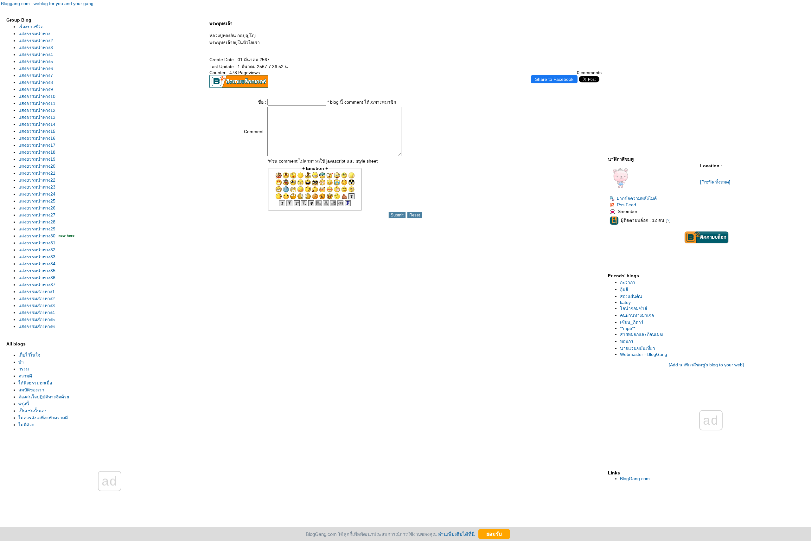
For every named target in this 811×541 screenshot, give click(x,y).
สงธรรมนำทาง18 (36, 152)
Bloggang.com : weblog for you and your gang (47, 3)
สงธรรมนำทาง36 (36, 277)
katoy (625, 302)
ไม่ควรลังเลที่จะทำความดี (43, 417)
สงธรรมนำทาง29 (36, 228)
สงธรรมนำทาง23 (36, 187)
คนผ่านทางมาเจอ (637, 315)
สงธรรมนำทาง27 (36, 214)
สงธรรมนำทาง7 (35, 75)
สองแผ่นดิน (631, 296)
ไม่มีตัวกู (26, 424)
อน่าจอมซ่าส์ (633, 308)
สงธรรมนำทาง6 (35, 68)
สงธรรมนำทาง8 (35, 82)
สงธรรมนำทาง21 (36, 173)
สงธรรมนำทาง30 (36, 235)
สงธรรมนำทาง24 (36, 193)
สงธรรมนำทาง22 (36, 180)
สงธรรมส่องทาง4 (36, 312)
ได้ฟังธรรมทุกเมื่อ (35, 382)
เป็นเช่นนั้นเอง (32, 410)
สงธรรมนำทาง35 (36, 270)
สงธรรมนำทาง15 (36, 131)
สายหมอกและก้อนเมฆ (641, 334)
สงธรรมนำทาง (34, 33)
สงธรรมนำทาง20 (36, 166)
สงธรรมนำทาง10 (36, 96)
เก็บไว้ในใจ (29, 354)
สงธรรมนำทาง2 (35, 40)
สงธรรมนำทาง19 (36, 159)
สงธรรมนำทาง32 (36, 249)
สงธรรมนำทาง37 (36, 284)
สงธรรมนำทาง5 (35, 61)
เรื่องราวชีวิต (30, 26)
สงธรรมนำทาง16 (36, 138)
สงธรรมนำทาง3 (35, 47)
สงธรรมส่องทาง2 (36, 298)
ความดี (25, 375)
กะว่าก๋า (627, 282)
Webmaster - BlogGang (643, 354)
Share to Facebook (554, 79)
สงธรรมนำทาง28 (36, 221)
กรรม (23, 368)
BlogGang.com (635, 478)
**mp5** (627, 328)
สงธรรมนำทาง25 (36, 200)
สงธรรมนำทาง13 (36, 117)
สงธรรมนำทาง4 (35, 54)
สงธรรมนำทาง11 (36, 103)
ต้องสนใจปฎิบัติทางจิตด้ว (43, 396)
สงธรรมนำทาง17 (36, 145)
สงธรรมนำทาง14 (36, 124)
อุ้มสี (624, 289)
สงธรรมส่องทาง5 (36, 319)
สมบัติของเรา (31, 389)
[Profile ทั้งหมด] (715, 181)
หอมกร (626, 341)
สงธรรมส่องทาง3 (36, 305)
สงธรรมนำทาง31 (36, 242)
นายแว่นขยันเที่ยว (637, 348)
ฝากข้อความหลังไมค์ (637, 198)
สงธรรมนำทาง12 (36, 110)
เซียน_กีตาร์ (631, 322)
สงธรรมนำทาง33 (36, 256)
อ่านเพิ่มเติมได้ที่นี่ (456, 534)
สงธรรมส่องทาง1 (36, 291)
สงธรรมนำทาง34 (36, 263)
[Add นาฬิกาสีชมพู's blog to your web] (706, 364)
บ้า (21, 361)
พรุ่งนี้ (23, 403)
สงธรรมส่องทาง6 (36, 326)
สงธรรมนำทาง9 (35, 89)
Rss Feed (626, 204)
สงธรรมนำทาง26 (36, 207)
